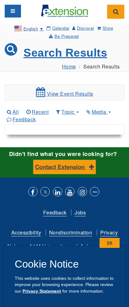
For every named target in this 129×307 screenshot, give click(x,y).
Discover (85, 28)
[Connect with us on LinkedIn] (57, 192)
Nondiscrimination (70, 232)
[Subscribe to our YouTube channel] (70, 192)
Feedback (24, 119)
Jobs (80, 212)
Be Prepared (66, 36)
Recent (40, 111)
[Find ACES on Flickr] (94, 192)
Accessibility (26, 232)
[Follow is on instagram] (82, 192)
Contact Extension (60, 167)
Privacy (109, 232)
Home (69, 66)
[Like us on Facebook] (33, 192)
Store (108, 28)
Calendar (61, 28)
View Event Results (69, 93)
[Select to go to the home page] (64, 10)
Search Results (65, 52)
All (16, 111)
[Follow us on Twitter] (45, 192)
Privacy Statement (42, 291)
